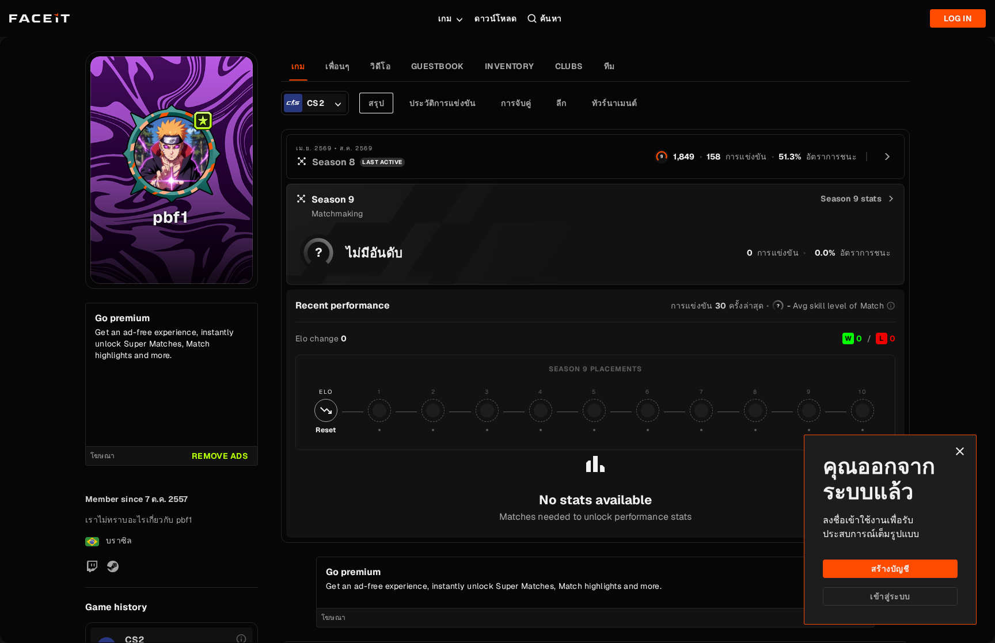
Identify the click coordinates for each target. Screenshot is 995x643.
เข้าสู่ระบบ (890, 596)
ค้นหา (551, 18)
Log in (958, 18)
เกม (444, 18)
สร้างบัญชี (890, 569)
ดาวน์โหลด (495, 18)
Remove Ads (220, 456)
